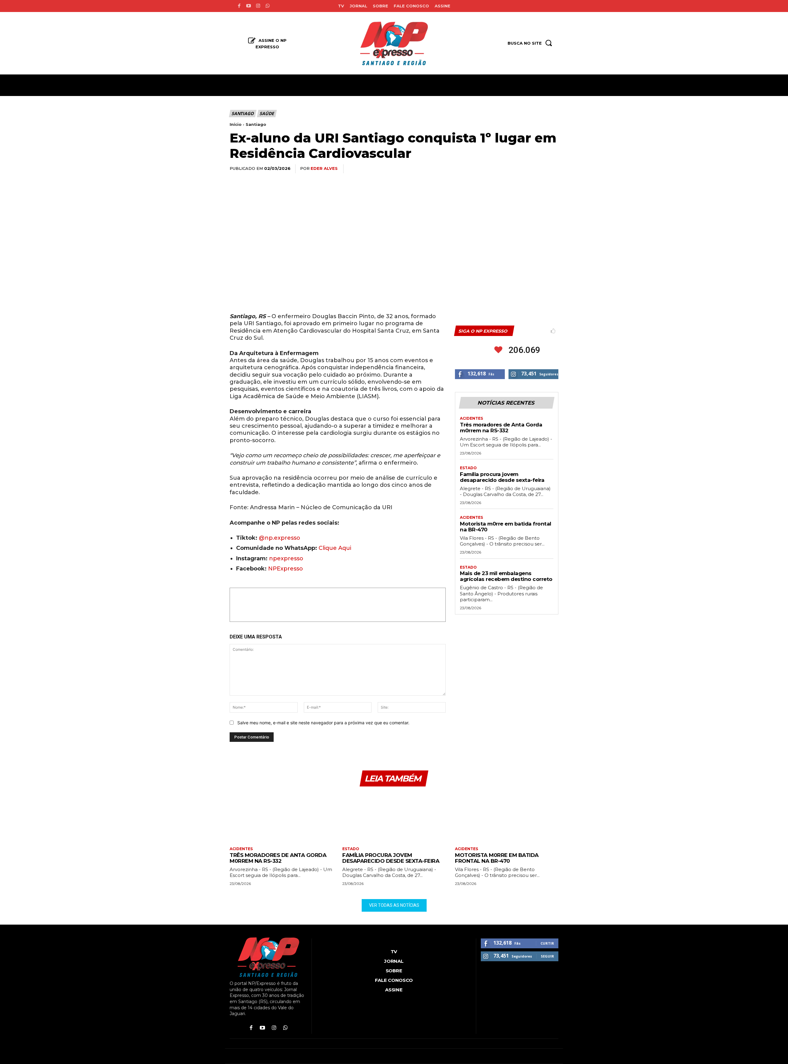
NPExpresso (285, 568)
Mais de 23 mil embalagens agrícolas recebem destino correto (506, 576)
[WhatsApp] (509, 169)
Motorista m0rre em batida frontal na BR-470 (505, 527)
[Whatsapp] (267, 6)
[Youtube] (248, 6)
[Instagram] (258, 6)
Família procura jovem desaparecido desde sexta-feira (502, 477)
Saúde (266, 113)
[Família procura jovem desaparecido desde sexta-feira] (394, 817)
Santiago (242, 113)
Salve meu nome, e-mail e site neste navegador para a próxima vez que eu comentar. (323, 722)
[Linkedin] (523, 169)
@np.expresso (279, 537)
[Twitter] (495, 169)
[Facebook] (239, 6)
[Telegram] (537, 169)
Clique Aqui (335, 548)
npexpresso (285, 558)
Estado (468, 468)
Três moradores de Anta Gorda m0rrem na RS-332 (501, 428)
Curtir (547, 943)
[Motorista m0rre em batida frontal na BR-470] (506, 817)
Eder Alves (324, 168)
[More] (551, 169)
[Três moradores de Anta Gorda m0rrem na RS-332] (281, 817)
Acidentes (471, 418)
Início (236, 124)
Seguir (547, 956)
